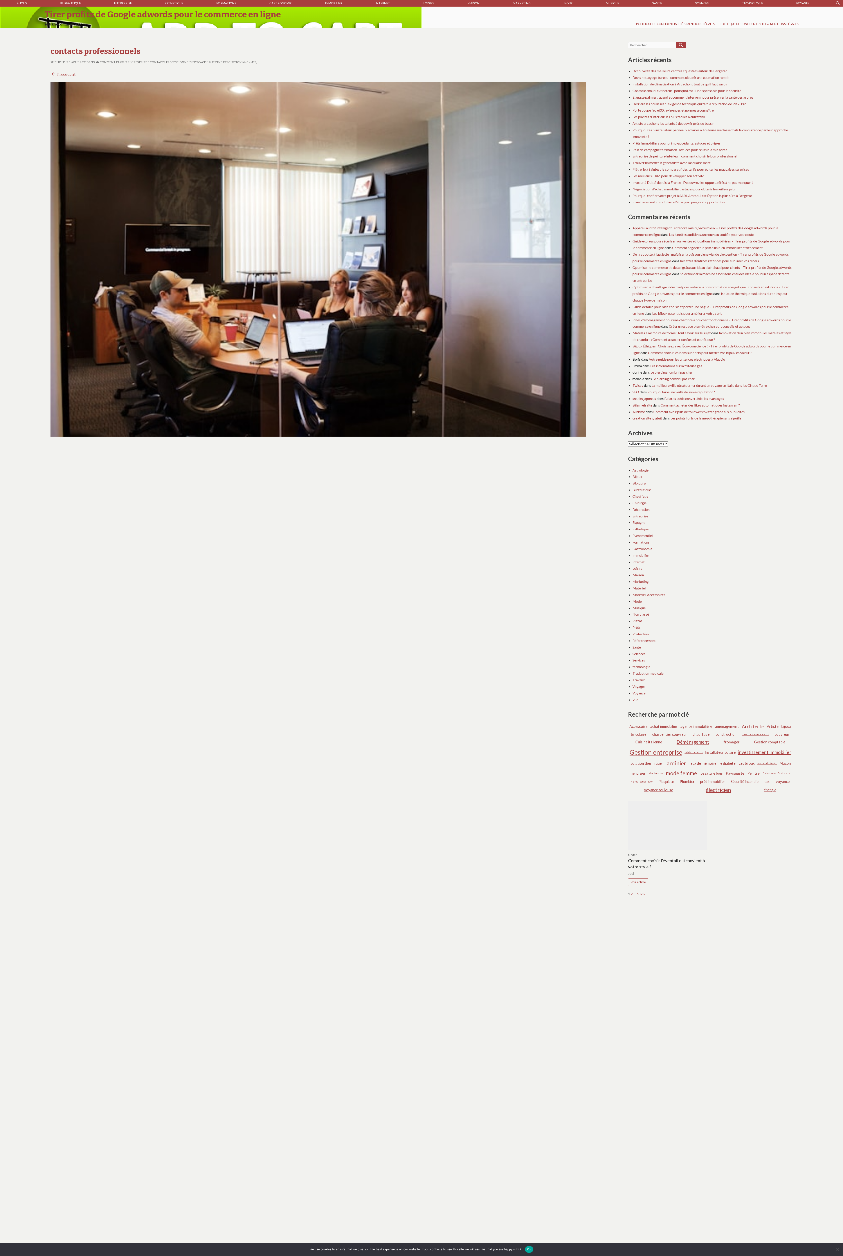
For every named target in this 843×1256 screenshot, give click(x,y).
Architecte (753, 726)
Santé (657, 3)
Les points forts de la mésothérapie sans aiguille (705, 418)
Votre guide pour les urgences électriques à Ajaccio (687, 359)
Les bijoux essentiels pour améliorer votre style (687, 313)
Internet (382, 3)
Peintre (753, 773)
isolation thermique (646, 763)
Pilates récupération (641, 781)
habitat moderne (693, 752)
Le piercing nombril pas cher (671, 372)
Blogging (639, 483)
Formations (226, 3)
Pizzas (637, 621)
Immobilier (333, 3)
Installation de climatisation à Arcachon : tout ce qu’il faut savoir (680, 84)
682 (640, 894)
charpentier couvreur (669, 734)
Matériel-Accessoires (648, 595)
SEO (635, 392)
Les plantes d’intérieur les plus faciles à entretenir (668, 117)
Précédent (66, 74)
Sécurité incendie (744, 781)
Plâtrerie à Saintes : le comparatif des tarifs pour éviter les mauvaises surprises (690, 169)
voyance (783, 781)
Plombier (687, 781)
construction (726, 734)
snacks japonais (644, 398)
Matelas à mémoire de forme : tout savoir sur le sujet (671, 333)
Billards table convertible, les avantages (694, 398)
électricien (718, 790)
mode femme (681, 773)
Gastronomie (280, 3)
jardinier (675, 763)
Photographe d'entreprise (776, 773)
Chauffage (640, 496)
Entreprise (123, 3)
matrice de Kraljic (767, 763)
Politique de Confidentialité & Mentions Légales (675, 24)
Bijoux (22, 3)
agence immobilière (696, 726)
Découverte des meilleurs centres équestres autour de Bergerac (679, 71)
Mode (568, 3)
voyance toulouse (658, 790)
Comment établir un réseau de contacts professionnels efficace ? (153, 62)
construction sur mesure (755, 734)
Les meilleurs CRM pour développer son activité (668, 176)
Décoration (641, 509)
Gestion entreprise (656, 752)
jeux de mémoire (703, 763)
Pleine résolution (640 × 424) (234, 62)
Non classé (640, 614)
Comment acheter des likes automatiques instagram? (700, 405)
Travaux (638, 680)
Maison (473, 3)
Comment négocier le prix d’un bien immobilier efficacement (717, 248)
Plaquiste (666, 781)
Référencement (644, 640)
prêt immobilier (712, 781)
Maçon (785, 763)
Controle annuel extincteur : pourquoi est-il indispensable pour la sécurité (686, 91)
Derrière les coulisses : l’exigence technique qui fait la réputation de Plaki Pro (689, 104)
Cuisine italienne (648, 742)
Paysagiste (735, 773)
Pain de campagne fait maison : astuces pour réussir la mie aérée (679, 150)
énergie (770, 790)
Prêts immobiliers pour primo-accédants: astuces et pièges (676, 143)
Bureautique (70, 3)
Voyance (638, 693)
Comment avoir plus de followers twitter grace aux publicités (699, 412)
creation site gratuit (647, 418)
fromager (732, 742)
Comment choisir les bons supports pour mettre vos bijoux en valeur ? (700, 353)
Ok (529, 1249)
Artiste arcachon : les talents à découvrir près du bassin (673, 123)
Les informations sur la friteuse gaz (676, 366)
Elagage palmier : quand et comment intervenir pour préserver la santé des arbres (692, 97)
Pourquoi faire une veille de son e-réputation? (681, 392)
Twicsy (637, 385)
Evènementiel (642, 535)
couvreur (782, 734)
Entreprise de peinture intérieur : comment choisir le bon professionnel (684, 156)
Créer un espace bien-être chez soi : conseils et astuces (709, 326)
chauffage (701, 734)
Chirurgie (639, 503)
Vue (635, 700)
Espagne (638, 522)
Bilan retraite (642, 405)
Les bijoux (747, 763)
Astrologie (640, 470)
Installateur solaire (720, 752)
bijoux (786, 726)
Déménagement (693, 742)
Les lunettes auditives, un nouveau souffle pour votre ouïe (711, 234)
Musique (612, 3)
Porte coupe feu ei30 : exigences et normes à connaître (673, 110)
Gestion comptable (769, 742)
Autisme (638, 412)
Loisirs (428, 3)
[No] (837, 1249)
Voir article (638, 882)
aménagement (727, 726)
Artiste (772, 726)
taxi (767, 781)
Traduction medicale (647, 673)
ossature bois (712, 773)
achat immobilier (663, 726)
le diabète (727, 763)
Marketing (522, 3)
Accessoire (638, 726)
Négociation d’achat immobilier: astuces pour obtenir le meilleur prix (683, 189)
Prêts (636, 627)
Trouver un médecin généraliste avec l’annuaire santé (671, 163)
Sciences (702, 3)
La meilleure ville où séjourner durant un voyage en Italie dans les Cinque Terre (709, 385)
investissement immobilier (764, 752)
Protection (640, 634)
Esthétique (174, 3)
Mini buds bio (655, 773)
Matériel (639, 588)
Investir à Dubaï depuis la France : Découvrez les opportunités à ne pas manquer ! (692, 182)
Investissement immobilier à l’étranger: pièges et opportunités (678, 202)
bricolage (638, 734)
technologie (752, 3)
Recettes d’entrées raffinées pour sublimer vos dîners (719, 261)
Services (638, 660)
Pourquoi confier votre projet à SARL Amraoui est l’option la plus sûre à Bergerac (692, 195)
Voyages (802, 3)
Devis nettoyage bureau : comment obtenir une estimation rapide (680, 77)
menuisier (638, 773)
